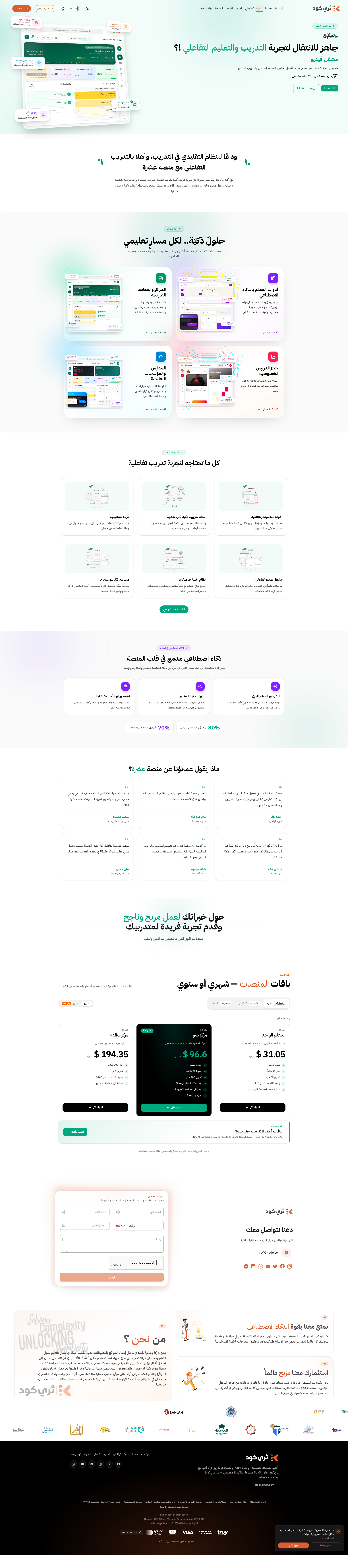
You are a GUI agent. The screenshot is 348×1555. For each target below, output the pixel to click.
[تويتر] (275, 1266)
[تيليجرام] (246, 1266)
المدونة (88, 1454)
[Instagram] (100, 1464)
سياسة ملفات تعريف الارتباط (174, 1507)
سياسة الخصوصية (133, 1502)
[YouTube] (82, 1464)
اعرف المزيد (329, 1538)
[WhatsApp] (73, 1464)
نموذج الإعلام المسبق (216, 1502)
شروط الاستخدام (258, 1502)
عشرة (138, 769)
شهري (86, 1003)
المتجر (107, 1454)
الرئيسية (145, 1454)
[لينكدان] (253, 1266)
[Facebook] (118, 1464)
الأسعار (97, 1454)
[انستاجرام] (289, 1266)
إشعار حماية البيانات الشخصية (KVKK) (101, 1502)
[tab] (276, 1003)
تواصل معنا (75, 1454)
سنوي (70, 1003)
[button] (120, 1225)
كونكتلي (117, 1454)
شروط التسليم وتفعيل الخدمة (160, 1502)
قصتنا (135, 1454)
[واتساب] (260, 1266)
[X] (109, 1464)
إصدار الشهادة (35, 74)
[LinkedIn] (91, 1464)
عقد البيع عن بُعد (238, 1502)
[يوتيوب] (268, 1266)
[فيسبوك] (282, 1266)
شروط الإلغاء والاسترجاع (190, 1502)
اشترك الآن (255, 1107)
